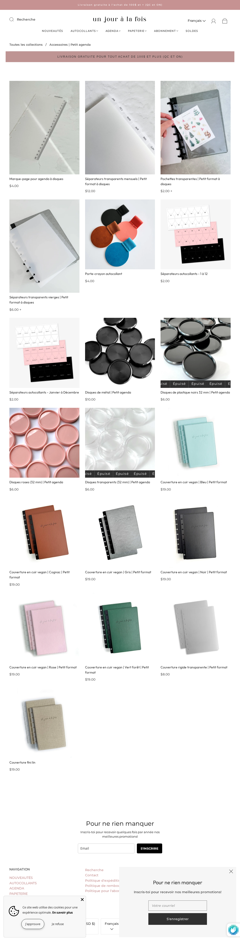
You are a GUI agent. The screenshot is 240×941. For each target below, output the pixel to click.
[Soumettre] (14, 19)
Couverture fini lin (22, 762)
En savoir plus (62, 912)
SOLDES (192, 31)
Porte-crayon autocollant (103, 274)
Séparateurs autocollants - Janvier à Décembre (44, 392)
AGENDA (111, 31)
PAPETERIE (136, 31)
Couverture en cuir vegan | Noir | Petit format (194, 572)
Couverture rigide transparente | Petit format (194, 667)
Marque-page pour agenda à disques (36, 179)
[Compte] (213, 20)
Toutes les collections (26, 44)
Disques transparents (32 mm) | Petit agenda (117, 482)
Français (195, 21)
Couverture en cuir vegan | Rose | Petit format (43, 667)
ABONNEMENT (165, 31)
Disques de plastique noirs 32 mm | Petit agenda (195, 392)
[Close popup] (231, 872)
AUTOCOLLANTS (83, 31)
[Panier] (225, 20)
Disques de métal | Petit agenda (108, 392)
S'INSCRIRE (149, 848)
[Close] (82, 899)
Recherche (26, 19)
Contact (91, 875)
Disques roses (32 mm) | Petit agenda (36, 482)
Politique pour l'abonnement (109, 891)
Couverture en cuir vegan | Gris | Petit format (118, 572)
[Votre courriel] (177, 905)
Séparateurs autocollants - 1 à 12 (184, 274)
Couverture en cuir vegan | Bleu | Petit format (194, 482)
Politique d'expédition (104, 880)
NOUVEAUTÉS (52, 31)
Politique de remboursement (110, 886)
